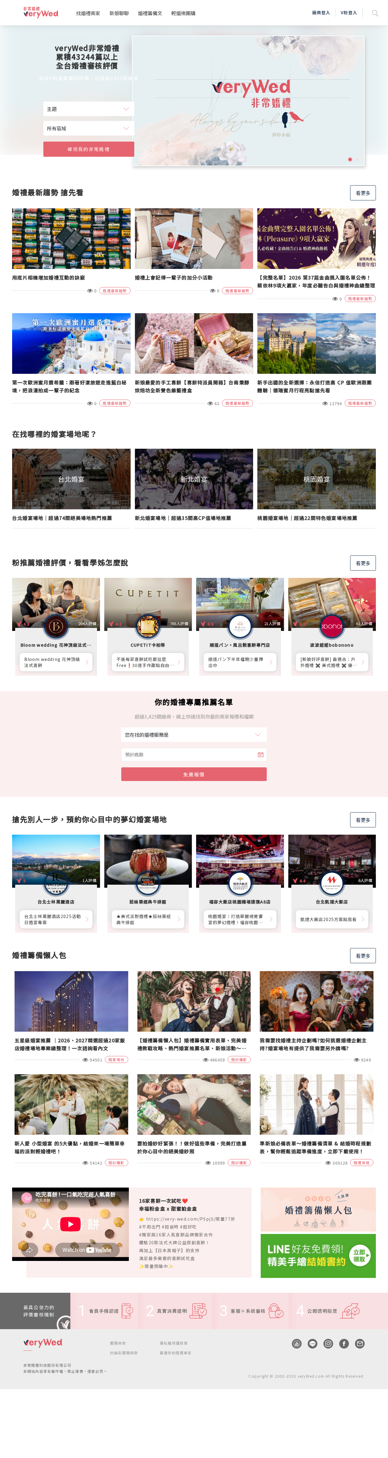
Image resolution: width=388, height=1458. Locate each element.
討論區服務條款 (124, 1352)
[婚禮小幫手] (318, 1255)
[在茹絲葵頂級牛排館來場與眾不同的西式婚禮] (248, 101)
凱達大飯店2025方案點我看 (328, 919)
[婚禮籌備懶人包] (318, 1208)
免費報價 (194, 774)
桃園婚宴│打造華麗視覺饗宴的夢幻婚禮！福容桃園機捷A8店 (235, 919)
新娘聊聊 (119, 13)
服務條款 (118, 1343)
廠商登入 (321, 12)
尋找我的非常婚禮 (88, 149)
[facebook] (341, 1344)
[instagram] (325, 1344)
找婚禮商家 (88, 13)
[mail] (357, 1344)
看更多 (363, 192)
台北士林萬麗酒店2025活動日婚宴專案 (52, 919)
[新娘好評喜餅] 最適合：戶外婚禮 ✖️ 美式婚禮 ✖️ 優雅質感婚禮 (328, 662)
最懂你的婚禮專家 (176, 1352)
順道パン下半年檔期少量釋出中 (235, 662)
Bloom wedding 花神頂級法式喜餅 (52, 662)
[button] (350, 159)
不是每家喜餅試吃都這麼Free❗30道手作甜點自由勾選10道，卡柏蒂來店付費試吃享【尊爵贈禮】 (145, 662)
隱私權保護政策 (174, 1343)
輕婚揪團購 (183, 13)
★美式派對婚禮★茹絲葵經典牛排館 (143, 919)
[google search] (375, 12)
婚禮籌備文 (150, 13)
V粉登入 (349, 12)
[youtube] (294, 1344)
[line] (309, 1344)
